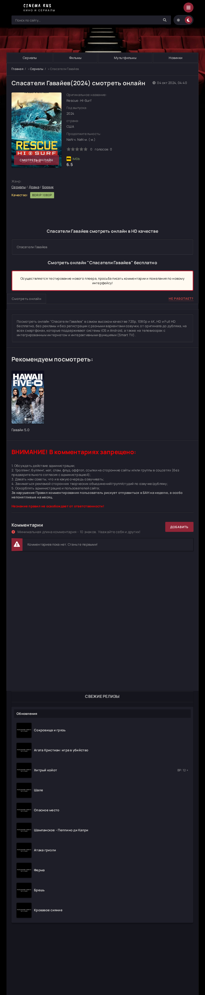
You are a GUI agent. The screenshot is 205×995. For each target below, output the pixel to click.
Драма (34, 187)
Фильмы (75, 57)
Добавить (179, 527)
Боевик (48, 187)
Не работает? (181, 298)
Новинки (175, 57)
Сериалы (30, 57)
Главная (18, 69)
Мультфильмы (125, 57)
